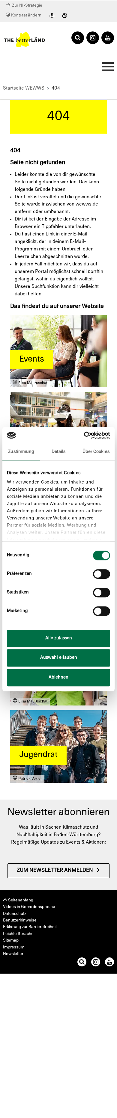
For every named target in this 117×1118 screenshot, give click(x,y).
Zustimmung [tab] (21, 452)
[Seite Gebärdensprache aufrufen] (64, 16)
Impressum (13, 947)
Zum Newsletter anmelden (55, 870)
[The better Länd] (24, 39)
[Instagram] (92, 38)
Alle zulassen (58, 638)
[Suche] (82, 963)
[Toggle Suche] (77, 38)
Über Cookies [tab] (96, 452)
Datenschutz (14, 914)
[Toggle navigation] (106, 68)
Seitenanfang (20, 900)
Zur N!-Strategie (26, 5)
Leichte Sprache (18, 934)
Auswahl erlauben (58, 657)
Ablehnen (58, 677)
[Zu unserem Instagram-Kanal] (95, 963)
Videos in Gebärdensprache (29, 907)
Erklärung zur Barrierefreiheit (30, 927)
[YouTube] (107, 38)
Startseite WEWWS (23, 88)
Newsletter (13, 954)
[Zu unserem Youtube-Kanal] (109, 963)
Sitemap (11, 940)
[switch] (101, 574)
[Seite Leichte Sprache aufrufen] (52, 16)
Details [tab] (59, 452)
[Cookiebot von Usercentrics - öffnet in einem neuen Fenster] (84, 435)
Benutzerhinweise (20, 920)
